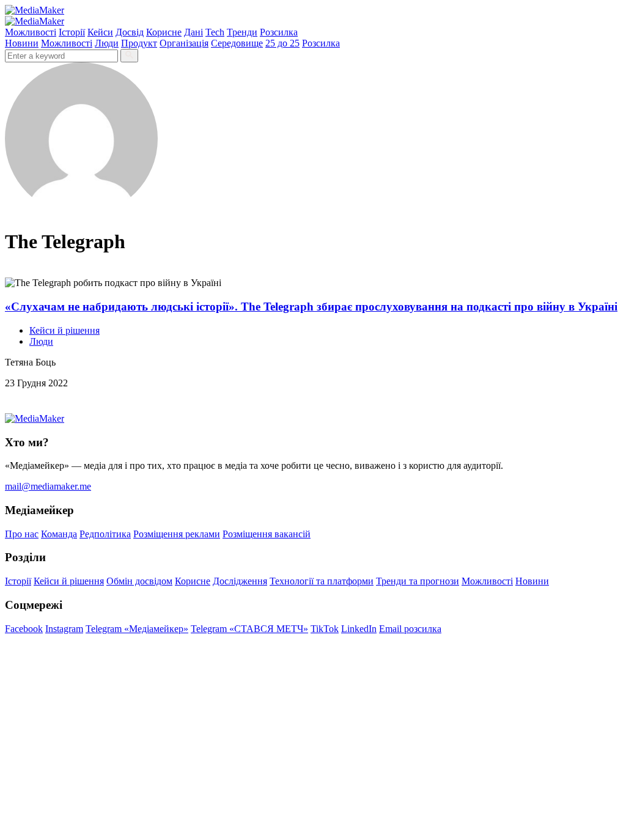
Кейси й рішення (64, 330)
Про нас (22, 534)
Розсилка (279, 32)
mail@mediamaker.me (48, 486)
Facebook (24, 628)
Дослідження (240, 581)
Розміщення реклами (176, 534)
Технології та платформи (322, 581)
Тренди (242, 32)
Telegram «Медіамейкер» (137, 628)
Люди (107, 43)
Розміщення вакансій (267, 534)
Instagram (64, 628)
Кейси (100, 32)
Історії (72, 32)
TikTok (325, 628)
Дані (193, 32)
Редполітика (105, 534)
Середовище (237, 43)
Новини (22, 43)
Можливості (30, 32)
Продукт (139, 43)
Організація (184, 43)
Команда (59, 534)
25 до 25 (282, 43)
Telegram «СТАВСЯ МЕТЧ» (249, 628)
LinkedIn (359, 628)
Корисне (164, 32)
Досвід (130, 32)
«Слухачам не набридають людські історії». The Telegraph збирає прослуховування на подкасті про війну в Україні (311, 306)
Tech (214, 32)
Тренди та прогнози (417, 581)
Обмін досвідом (139, 581)
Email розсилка (410, 628)
